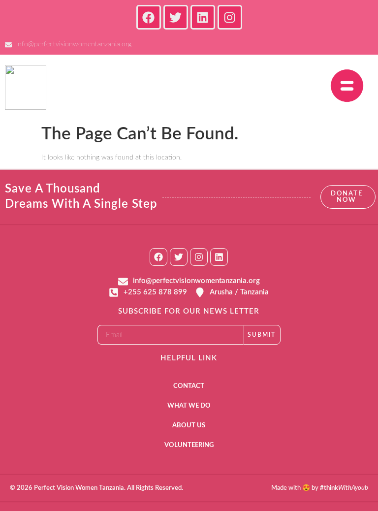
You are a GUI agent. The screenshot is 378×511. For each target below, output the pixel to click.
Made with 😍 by (319, 488)
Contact (188, 386)
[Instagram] (199, 257)
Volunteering (189, 445)
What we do (189, 406)
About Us (188, 425)
